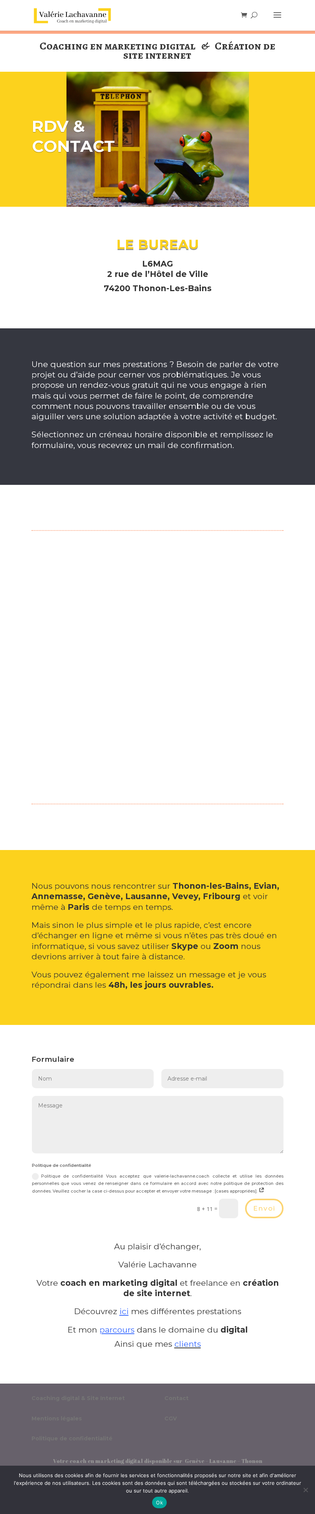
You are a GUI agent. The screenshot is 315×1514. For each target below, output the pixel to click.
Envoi (264, 1208)
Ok (159, 1502)
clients (187, 1344)
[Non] (305, 1490)
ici (124, 1311)
